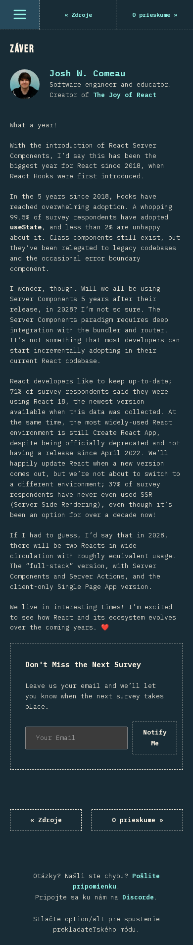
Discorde (138, 897)
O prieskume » (137, 820)
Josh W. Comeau (87, 73)
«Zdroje (46, 820)
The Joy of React (124, 95)
